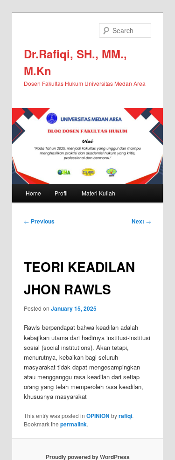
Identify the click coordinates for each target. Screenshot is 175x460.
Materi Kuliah (98, 193)
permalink (73, 424)
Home (33, 193)
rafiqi (125, 415)
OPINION (98, 415)
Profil (61, 193)
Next (141, 221)
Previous (39, 221)
